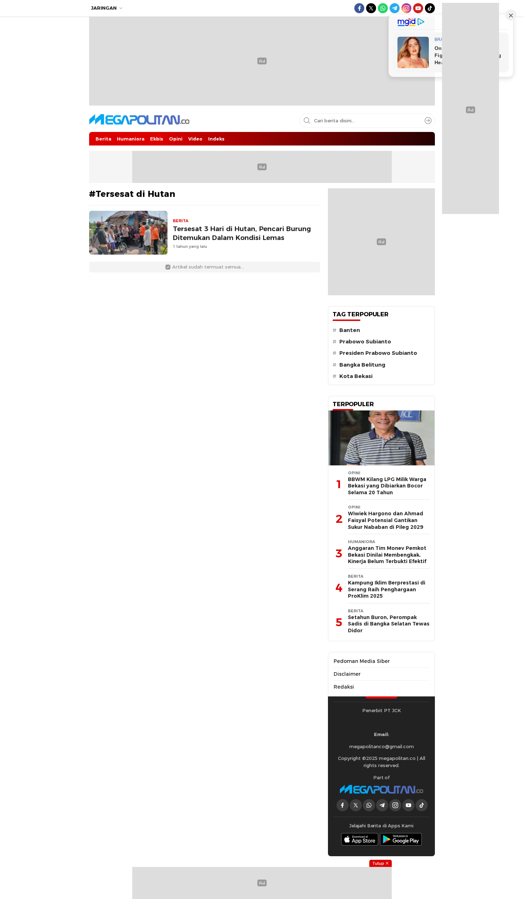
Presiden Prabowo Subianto (378, 353)
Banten (349, 330)
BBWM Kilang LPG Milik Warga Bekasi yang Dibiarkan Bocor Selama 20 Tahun (387, 485)
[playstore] (401, 839)
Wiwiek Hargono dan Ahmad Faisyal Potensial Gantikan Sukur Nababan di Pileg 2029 (385, 520)
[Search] (428, 120)
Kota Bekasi (356, 376)
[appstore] (359, 839)
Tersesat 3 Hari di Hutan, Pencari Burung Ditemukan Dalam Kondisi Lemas (242, 233)
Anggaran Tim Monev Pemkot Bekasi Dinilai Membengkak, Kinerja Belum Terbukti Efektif (387, 554)
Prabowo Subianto (365, 341)
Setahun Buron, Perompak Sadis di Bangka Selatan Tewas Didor (389, 623)
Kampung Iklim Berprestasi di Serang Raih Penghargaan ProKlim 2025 (386, 589)
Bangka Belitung (362, 365)
